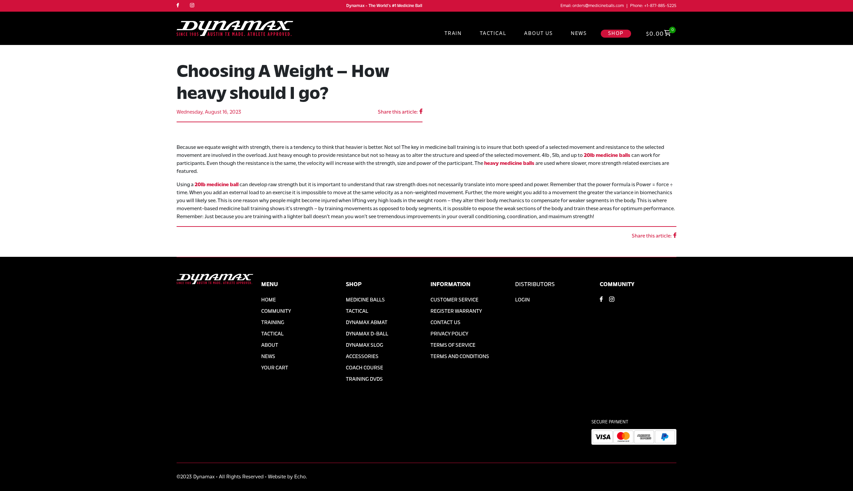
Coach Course (364, 368)
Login (522, 300)
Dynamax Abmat (367, 322)
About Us (538, 33)
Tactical (493, 33)
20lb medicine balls (607, 155)
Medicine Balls (365, 300)
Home (268, 300)
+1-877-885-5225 (660, 6)
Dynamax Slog (364, 345)
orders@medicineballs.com (598, 6)
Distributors (535, 285)
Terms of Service (452, 345)
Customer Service (454, 300)
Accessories (362, 356)
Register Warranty (456, 311)
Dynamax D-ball (367, 334)
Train (453, 33)
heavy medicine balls (509, 163)
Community (276, 311)
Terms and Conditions (459, 356)
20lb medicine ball (217, 185)
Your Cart (274, 368)
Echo (300, 477)
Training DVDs (364, 379)
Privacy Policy (449, 334)
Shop (616, 33)
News (579, 33)
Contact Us (445, 322)
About (269, 345)
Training (272, 322)
